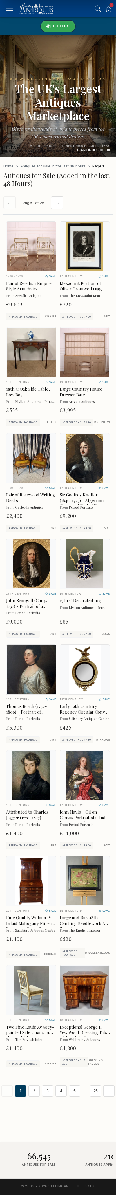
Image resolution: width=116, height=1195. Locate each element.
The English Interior (85, 930)
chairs (50, 316)
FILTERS (61, 26)
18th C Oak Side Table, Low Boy (28, 391)
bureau (50, 954)
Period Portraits (81, 507)
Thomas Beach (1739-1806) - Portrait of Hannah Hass (26, 711)
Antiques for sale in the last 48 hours (53, 166)
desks (51, 528)
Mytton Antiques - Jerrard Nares (40, 401)
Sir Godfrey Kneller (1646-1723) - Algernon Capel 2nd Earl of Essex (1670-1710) (82, 503)
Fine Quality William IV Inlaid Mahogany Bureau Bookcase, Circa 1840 (30, 923)
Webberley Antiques (84, 1039)
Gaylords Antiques (29, 507)
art (107, 316)
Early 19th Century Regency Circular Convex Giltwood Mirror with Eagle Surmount (84, 714)
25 (95, 1091)
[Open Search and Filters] (98, 9)
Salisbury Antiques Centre (89, 718)
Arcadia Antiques (28, 295)
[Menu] (9, 8)
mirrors (103, 739)
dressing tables (95, 1062)
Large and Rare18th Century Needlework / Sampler (82, 923)
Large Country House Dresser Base (81, 391)
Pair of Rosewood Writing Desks (30, 497)
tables (50, 422)
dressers (102, 422)
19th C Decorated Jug (80, 600)
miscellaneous (97, 952)
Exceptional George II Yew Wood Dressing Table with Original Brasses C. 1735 (85, 1035)
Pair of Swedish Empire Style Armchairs (29, 286)
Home (8, 166)
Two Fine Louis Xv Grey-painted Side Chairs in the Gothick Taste (30, 1032)
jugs (106, 634)
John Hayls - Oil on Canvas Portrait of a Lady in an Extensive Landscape (84, 820)
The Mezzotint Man (84, 295)
